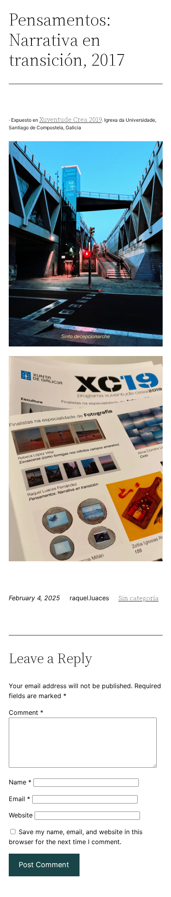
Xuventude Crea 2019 (70, 119)
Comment (26, 712)
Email (19, 799)
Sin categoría (139, 597)
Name (20, 782)
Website (21, 815)
